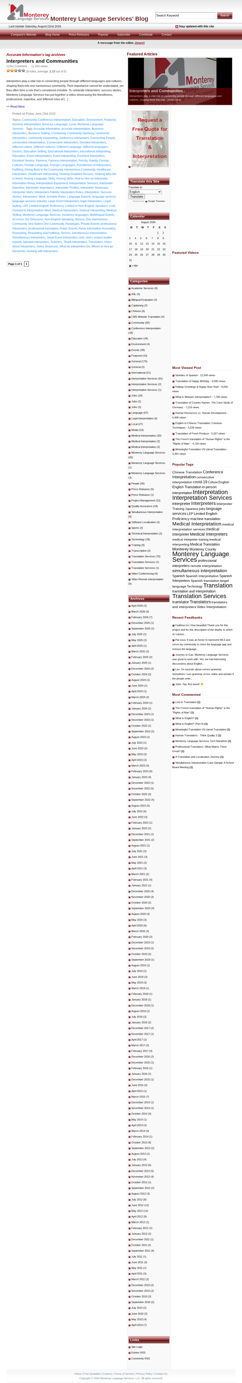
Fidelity (93, 160)
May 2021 (137, 862)
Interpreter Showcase (94, 187)
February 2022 (139, 822)
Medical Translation (205, 544)
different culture (22, 147)
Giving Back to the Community (44, 169)
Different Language (69, 147)
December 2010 (140, 1285)
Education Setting (35, 151)
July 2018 (137, 1016)
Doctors (17, 151)
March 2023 (138, 765)
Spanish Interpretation (202, 576)
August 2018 (138, 1011)
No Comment (18, 66)
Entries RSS (138, 1352)
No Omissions (34, 219)
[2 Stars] (12, 70)
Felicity (83, 160)
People (135, 483)
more (139, 43)
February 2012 (139, 1228)
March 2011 (138, 1279)
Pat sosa (180, 639)
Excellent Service (23, 160)
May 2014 (137, 1119)
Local (72, 124)
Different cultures (44, 147)
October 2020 (139, 902)
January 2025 (139, 662)
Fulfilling (17, 169)
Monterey (180, 549)
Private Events (90, 223)
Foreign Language (36, 165)
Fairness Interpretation (62, 160)
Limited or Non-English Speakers (86, 206)
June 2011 (137, 1262)
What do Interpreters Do (75, 246)
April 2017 (137, 1039)
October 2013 (139, 1142)
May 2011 (137, 1267)
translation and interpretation (194, 591)
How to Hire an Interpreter (91, 178)
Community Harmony (80, 133)
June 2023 (137, 748)
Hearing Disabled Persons (76, 174)
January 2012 (139, 1233)
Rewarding (19, 233)
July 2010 (137, 1307)
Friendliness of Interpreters (94, 165)
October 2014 (139, 1113)
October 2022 (139, 794)
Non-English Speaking (59, 219)
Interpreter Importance (40, 187)
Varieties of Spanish (186, 375)
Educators (18, 156)
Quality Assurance (141, 506)
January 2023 (139, 777)
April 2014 (137, 1125)
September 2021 (140, 839)
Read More (17, 106)
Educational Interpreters (63, 151)
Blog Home (52, 34)
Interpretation (210, 492)
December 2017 (140, 1028)
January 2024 (139, 708)
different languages (95, 147)
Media (134, 430)
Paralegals (72, 223)
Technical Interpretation (144, 533)
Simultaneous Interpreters (28, 237)
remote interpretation (206, 566)
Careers (107, 1373)
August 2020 (138, 913)
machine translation (205, 519)
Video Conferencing (142, 573)
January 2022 (139, 828)
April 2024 (137, 691)
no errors (18, 219)
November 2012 (140, 1176)
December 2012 (140, 1171)
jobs (202, 509)
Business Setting (39, 133)
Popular (103, 34)
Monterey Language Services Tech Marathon (203, 741)
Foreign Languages (62, 165)
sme (81, 237)
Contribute (146, 34)
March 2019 (138, 988)
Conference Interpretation (54, 119)
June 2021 (137, 856)
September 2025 (140, 628)
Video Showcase (47, 246)
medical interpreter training (190, 539)
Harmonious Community (79, 169)
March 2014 (138, 1130)
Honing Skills (64, 178)
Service (65, 233)
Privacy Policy (144, 1373)
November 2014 (140, 1108)
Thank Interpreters (75, 242)
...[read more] (173, 99)
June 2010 (137, 1313)
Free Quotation (92, 1373)
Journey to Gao (184, 654)
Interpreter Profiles (67, 187)
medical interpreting (92, 210)
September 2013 (140, 1148)
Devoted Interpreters (93, 142)
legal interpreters (91, 201)
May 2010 (137, 1319)
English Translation (186, 487)
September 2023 (140, 731)
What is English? (186, 718)
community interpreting (43, 138)
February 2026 (139, 617)
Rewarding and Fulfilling (43, 233)
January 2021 (139, 885)
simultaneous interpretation (89, 233)
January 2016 (139, 1073)
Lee (177, 669)
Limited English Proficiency (46, 206)
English (223, 482)
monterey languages (75, 215)
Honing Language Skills (39, 178)
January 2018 (139, 1022)
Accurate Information (47, 128)
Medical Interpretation (143, 435)
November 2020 (140, 897)
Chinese (136, 311)
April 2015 (137, 1091)
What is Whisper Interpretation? (193, 397)
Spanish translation (205, 581)
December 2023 (140, 714)
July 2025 (137, 634)
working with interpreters (42, 251)
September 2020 (140, 908)
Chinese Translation (187, 472)
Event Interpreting (64, 156)
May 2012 (137, 1210)
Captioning (137, 305)
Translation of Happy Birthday (192, 381)
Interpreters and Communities (42, 61)
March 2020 (138, 931)
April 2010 (137, 1325)
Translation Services (143, 556)
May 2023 (137, 754)
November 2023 (140, 719)
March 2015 (138, 1096)
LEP (25, 206)
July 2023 (137, 742)
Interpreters (203, 503)
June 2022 (137, 817)
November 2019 (140, 948)
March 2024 (138, 697)
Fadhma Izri (182, 625)
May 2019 (137, 982)
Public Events (68, 228)
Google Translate (156, 201)
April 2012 (137, 1216)
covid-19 (200, 482)
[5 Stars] (23, 70)
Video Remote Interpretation (147, 579)
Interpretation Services (38, 124)
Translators (95, 242)
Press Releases (79, 34)
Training (136, 545)
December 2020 (140, 891)
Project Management (143, 500)
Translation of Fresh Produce (192, 433)
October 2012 (139, 1182)
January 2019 (139, 999)
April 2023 (137, 759)
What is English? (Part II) (191, 723)
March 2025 (138, 651)
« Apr (135, 265)
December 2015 (140, 1079)
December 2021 (140, 834)
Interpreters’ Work (34, 196)
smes (89, 237)
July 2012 (137, 1199)
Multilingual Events (102, 215)
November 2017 (140, 1034)
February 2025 (139, 657)
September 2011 (140, 1250)
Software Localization (143, 522)
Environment (94, 119)
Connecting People (102, 138)
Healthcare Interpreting (43, 174)
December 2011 (140, 1239)
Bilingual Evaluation (142, 299)
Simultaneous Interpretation (147, 512)
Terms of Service (124, 1373)
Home (77, 1373)
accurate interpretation (75, 128)
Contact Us (161, 1373)
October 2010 (139, 1296)
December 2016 (140, 1056)
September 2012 (140, 1188)
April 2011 (137, 1273)
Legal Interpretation (142, 418)
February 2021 (139, 879)
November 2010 (140, 1290)
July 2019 (137, 971)
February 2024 (139, 702)
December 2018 (140, 1005)
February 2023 (139, 771)
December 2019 (140, 942)
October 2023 (139, 725)
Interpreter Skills (22, 192)
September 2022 (140, 799)
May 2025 (137, 640)
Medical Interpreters (65, 210)
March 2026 (138, 611)
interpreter (181, 503)
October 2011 (139, 1245)
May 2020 (137, 919)
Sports (135, 527)
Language (61, 124)
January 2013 (139, 1165)
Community (29, 119)
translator (180, 602)
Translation (218, 585)
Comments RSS (140, 1358)
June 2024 (137, 685)
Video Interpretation (211, 607)
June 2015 (137, 1085)
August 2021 (138, 845)
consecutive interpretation (28, 142)
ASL (133, 294)
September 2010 (140, 1302)
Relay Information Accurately (97, 228)
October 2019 (139, 954)
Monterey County (203, 549)
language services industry (29, 201)
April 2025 (137, 645)
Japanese (191, 509)
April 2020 (137, 925)
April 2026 (137, 605)
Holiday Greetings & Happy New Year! (197, 386)
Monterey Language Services (41, 215)
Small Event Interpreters (62, 237)
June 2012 (137, 1205)
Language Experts (79, 196)
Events (135, 350)
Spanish (178, 576)
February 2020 (139, 936)
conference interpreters (74, 138)
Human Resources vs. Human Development (200, 413)
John (178, 684)
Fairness (41, 160)
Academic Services (142, 288)
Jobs (134, 395)
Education (78, 119)
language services (104, 196)
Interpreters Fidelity (47, 192)
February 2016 (139, 1068)
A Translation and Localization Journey (199, 756)
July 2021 (137, 851)
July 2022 (137, 811)
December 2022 (140, 782)
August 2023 (138, 737)
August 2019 (138, 965)
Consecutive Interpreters (62, 142)
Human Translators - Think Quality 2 (198, 735)
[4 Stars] (20, 70)
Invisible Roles (56, 196)
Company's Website (23, 34)
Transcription (139, 550)
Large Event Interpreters (63, 201)
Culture (213, 482)
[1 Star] (8, 70)
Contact (167, 34)
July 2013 (137, 1159)
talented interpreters (36, 242)
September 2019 (140, 959)
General (17, 124)
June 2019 (137, 976)
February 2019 (139, 993)
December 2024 (140, 668)
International (138, 372)
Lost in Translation (187, 702)
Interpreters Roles (71, 192)
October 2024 (139, 674)
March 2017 (138, 1045)
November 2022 (140, 788)
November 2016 (140, 1062)
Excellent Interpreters (90, 156)
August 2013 (138, 1153)
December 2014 (140, 1102)
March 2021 (138, 874)
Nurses (79, 219)
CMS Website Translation (145, 316)
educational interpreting (95, 151)
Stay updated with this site (196, 26)
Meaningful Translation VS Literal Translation (200, 449)
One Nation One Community (46, 223)
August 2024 (138, 680)
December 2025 (140, 622)
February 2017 (139, 1051)
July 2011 (136, 1256)
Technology (138, 539)
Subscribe (123, 34)
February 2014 (139, 1136)
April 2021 (137, 868)
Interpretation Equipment (52, 183)
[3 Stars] (16, 70)
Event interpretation (39, 156)
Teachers (56, 242)
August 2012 (138, 1193)
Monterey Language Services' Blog (99, 18)
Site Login (137, 1347)
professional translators (43, 228)
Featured (110, 119)
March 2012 (138, 1222)
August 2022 (138, 805)
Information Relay (23, 183)
